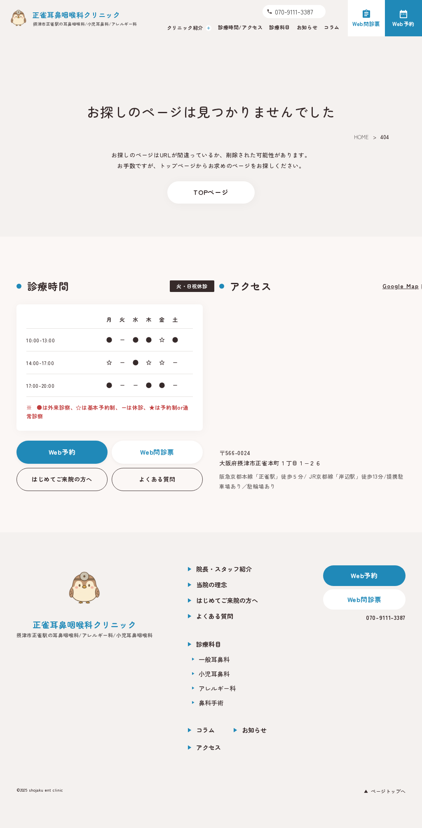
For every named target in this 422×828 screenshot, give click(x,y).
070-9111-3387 (386, 617)
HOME (361, 137)
